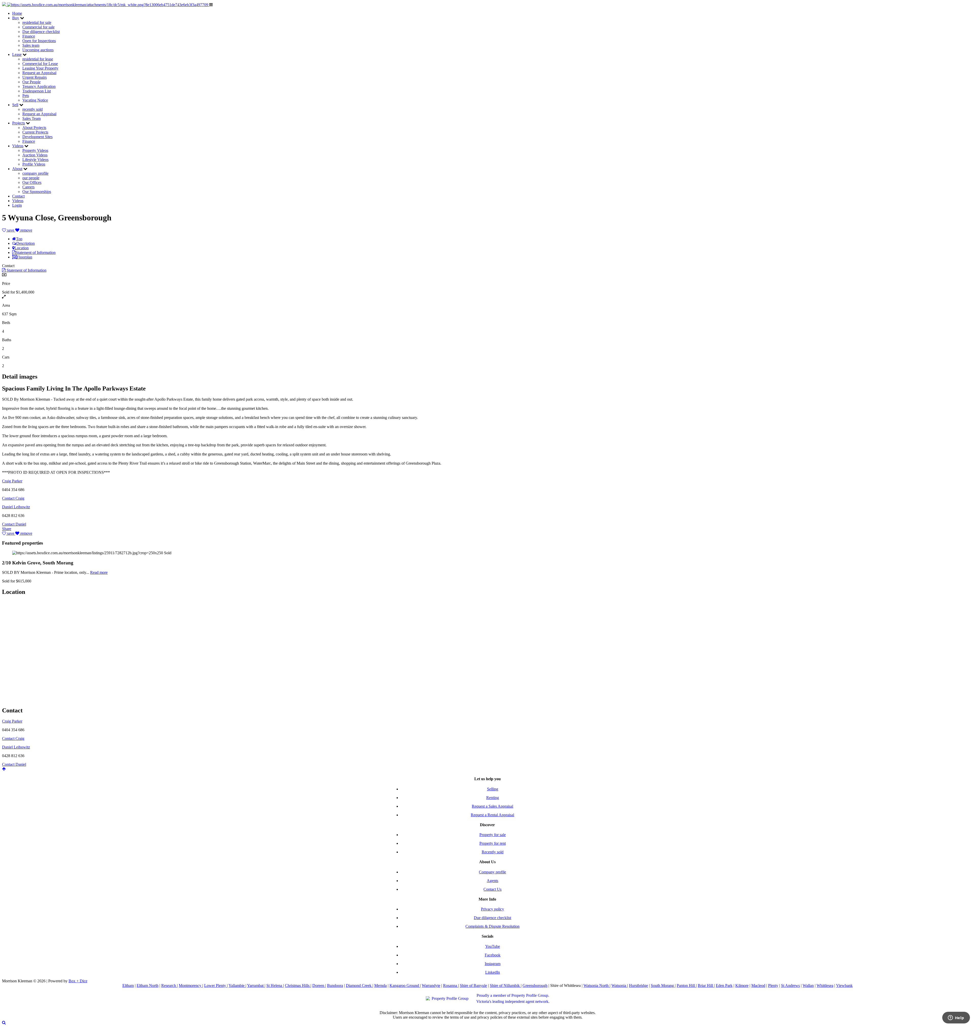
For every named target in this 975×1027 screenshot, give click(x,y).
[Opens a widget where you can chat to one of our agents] (956, 1018)
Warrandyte (431, 985)
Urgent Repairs (34, 77)
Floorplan (24, 257)
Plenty (773, 985)
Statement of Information (36, 252)
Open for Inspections (39, 41)
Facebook (492, 955)
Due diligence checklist (41, 31)
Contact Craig (13, 498)
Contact (18, 196)
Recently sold (492, 852)
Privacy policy (492, 909)
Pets (25, 95)
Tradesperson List (36, 91)
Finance (28, 36)
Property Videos (35, 150)
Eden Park (724, 985)
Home (17, 13)
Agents (492, 880)
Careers (28, 187)
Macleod (758, 985)
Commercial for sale (38, 27)
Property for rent (492, 843)
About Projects (34, 127)
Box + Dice (78, 981)
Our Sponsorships (36, 191)
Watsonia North (596, 985)
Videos (17, 146)
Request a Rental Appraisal (492, 815)
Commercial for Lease (40, 63)
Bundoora (335, 985)
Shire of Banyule (473, 985)
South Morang (663, 985)
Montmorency (190, 985)
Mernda (380, 985)
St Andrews (790, 985)
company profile (35, 173)
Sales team (30, 45)
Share (6, 529)
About (17, 169)
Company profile (492, 872)
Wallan (808, 985)
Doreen (318, 985)
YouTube (492, 946)
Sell (15, 105)
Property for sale (492, 835)
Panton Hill (686, 985)
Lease (17, 54)
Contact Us (492, 889)
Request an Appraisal (39, 73)
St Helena (274, 985)
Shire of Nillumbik (505, 985)
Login (17, 205)
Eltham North (147, 985)
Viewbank (844, 985)
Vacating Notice (35, 100)
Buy (15, 18)
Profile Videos (33, 164)
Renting (492, 797)
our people (30, 178)
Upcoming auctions (38, 50)
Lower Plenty (215, 985)
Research (169, 985)
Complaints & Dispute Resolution (492, 926)
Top (19, 239)
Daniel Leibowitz (16, 507)
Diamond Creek (359, 985)
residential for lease (37, 59)
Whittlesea (825, 985)
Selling (492, 789)
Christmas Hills (298, 985)
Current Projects (35, 132)
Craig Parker (12, 481)
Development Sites (37, 137)
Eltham (128, 985)
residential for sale (36, 22)
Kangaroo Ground (404, 985)
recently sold (32, 109)
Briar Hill (706, 985)
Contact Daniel (14, 524)
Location (21, 248)
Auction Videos (34, 155)
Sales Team (31, 118)
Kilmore (742, 985)
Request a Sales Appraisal (492, 806)
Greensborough (535, 985)
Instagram (492, 963)
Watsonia (619, 985)
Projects (18, 123)
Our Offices (31, 182)
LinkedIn (492, 972)
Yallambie (237, 985)
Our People (31, 82)
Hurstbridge (638, 985)
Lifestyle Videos (35, 159)
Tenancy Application (39, 86)
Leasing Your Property (40, 68)
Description (25, 243)
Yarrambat (256, 985)
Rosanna (450, 985)
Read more (99, 572)
